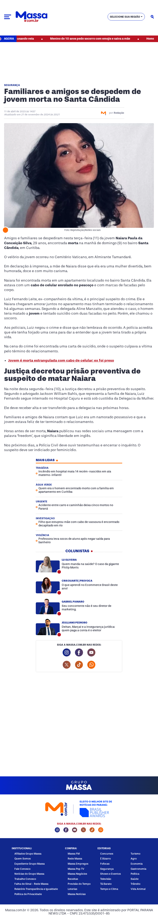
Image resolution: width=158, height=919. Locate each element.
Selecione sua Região (125, 16)
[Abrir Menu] (7, 17)
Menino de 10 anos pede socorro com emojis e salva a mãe (76, 38)
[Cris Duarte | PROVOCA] (48, 585)
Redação (119, 112)
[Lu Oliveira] (48, 564)
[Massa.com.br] (31, 16)
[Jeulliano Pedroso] (48, 627)
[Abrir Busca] (152, 17)
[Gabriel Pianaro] (48, 606)
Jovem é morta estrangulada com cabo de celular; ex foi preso (61, 360)
